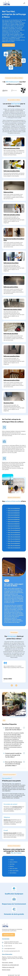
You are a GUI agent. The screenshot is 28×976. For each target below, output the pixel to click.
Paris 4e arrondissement (14, 515)
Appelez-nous (7, 819)
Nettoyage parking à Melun (11, 287)
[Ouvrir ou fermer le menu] (24, 3)
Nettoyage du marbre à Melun (11, 380)
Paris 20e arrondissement (14, 547)
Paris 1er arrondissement (14, 508)
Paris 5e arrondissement (14, 517)
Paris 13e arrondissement (14, 534)
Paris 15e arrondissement (14, 539)
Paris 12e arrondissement (14, 532)
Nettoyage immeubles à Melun (12, 171)
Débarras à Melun (8, 192)
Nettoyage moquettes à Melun (12, 356)
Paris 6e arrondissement (14, 519)
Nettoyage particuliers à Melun (12, 214)
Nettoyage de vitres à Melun (11, 263)
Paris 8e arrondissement (14, 523)
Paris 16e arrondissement (14, 541)
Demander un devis (8, 45)
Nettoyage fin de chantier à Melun (13, 309)
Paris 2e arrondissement (14, 510)
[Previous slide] (12, 685)
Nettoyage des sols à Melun (11, 333)
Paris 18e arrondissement (14, 545)
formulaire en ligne (17, 806)
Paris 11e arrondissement (14, 530)
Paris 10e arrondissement (14, 528)
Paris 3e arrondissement (14, 512)
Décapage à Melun (9, 403)
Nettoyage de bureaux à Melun (12, 148)
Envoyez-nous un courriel (10, 832)
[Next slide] (16, 685)
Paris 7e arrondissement (13, 521)
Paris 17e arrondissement (14, 543)
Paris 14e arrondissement (14, 536)
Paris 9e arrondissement (14, 525)
